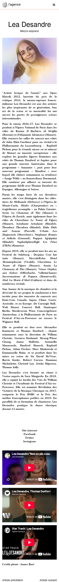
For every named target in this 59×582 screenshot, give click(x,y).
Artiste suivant (48, 580)
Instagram (29, 441)
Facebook (30, 434)
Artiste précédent (12, 580)
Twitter (29, 437)
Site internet (29, 430)
